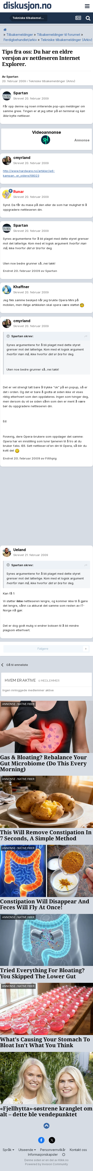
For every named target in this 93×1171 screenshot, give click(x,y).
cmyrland (21, 157)
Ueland (19, 549)
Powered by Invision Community (46, 1164)
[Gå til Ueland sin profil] (6, 552)
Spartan (12, 76)
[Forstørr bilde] (82, 305)
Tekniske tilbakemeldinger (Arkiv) (51, 81)
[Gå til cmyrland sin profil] (6, 160)
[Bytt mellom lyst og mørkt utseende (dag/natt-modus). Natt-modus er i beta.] (63, 1154)
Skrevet (31, 98)
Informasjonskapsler (43, 1154)
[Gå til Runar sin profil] (6, 194)
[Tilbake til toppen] (46, 1126)
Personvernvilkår (52, 1150)
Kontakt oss (78, 1150)
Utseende (26, 1150)
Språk (7, 1150)
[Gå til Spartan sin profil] (6, 95)
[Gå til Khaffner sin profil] (6, 289)
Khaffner (21, 287)
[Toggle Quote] (9, 336)
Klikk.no (63, 1160)
